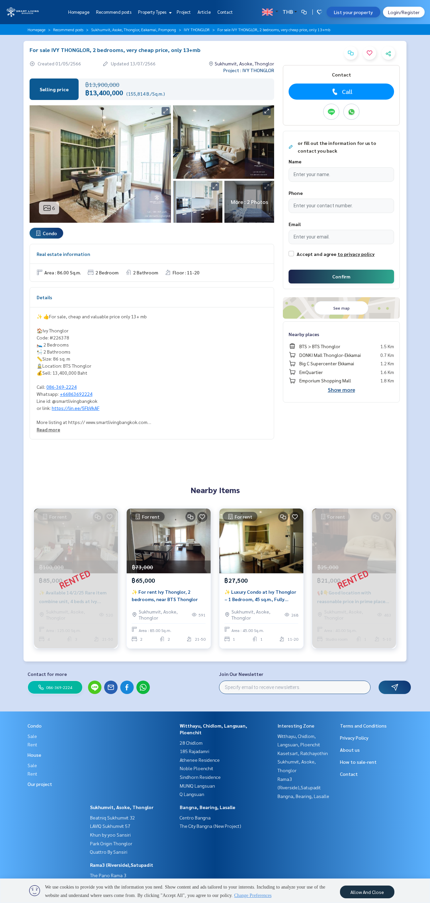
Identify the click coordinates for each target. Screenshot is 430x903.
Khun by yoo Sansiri (110, 835)
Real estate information (63, 254)
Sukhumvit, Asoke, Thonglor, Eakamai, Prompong (133, 29)
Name (295, 161)
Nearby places (304, 334)
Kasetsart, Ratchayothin (302, 753)
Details (44, 297)
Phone (296, 193)
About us (350, 750)
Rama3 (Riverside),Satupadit (121, 865)
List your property (353, 12)
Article (204, 12)
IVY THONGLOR (197, 29)
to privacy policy (356, 254)
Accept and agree (316, 254)
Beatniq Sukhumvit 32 (112, 817)
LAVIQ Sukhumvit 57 (110, 826)
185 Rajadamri (194, 751)
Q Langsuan (192, 794)
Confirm (341, 276)
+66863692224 (76, 394)
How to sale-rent (358, 762)
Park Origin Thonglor (111, 843)
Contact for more (47, 674)
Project (184, 12)
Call (347, 91)
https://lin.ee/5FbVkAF (75, 408)
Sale (32, 736)
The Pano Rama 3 (108, 875)
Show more (341, 389)
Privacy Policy (354, 738)
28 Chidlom (191, 743)
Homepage (78, 12)
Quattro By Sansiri (108, 852)
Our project (40, 784)
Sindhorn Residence (200, 777)
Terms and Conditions (363, 726)
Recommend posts (113, 12)
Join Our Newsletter (241, 674)
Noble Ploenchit (196, 768)
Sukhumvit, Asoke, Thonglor (122, 807)
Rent (32, 744)
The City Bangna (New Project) (210, 826)
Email (295, 224)
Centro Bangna (195, 817)
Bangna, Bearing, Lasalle (207, 807)
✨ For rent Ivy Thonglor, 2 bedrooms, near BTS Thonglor (165, 595)
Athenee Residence (200, 760)
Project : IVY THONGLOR (248, 70)
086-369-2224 (61, 387)
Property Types (152, 12)
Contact (225, 12)
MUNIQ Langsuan (197, 786)
